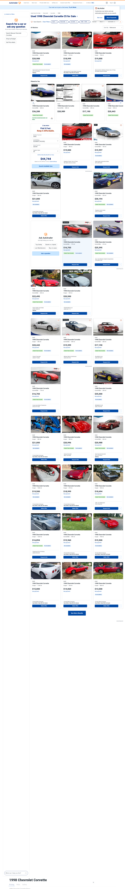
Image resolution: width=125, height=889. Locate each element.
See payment (35, 61)
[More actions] (57, 75)
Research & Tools (77, 2)
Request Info (44, 75)
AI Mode (90, 2)
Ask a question (45, 253)
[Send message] (26, 873)
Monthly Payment (37, 134)
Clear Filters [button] (46, 22)
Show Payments (111, 17)
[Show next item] (88, 229)
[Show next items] (120, 21)
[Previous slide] (33, 102)
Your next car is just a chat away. (62, 7)
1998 (59, 13)
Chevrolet (45, 13)
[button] (107, 3)
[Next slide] (120, 102)
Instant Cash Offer (65, 2)
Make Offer (75, 75)
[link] (47, 64)
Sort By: (106, 27)
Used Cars (26, 2)
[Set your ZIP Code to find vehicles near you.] (77, 16)
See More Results (77, 613)
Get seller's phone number (101, 71)
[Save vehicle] (58, 33)
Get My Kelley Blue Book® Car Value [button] (46, 154)
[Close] (93, 882)
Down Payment (36, 145)
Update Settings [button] (53, 161)
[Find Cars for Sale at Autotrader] (15, 2)
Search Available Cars (45, 166)
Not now (99, 17)
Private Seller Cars (44, 2)
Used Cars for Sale (35, 13)
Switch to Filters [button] (10, 14)
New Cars (34, 2)
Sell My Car (55, 2)
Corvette (53, 13)
